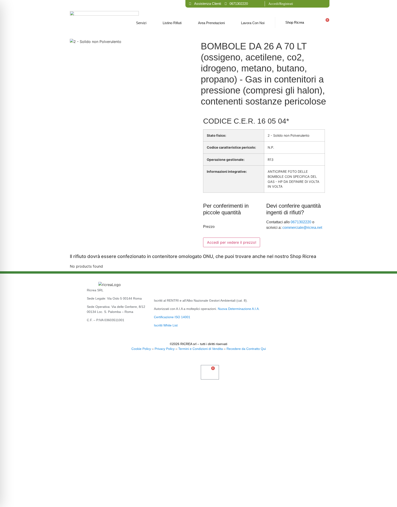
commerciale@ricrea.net (302, 227)
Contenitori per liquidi (42, 438)
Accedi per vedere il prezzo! (231, 242)
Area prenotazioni (211, 23)
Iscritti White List (166, 325)
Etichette (21, 484)
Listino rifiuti (172, 23)
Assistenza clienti (34, 495)
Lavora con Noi (252, 23)
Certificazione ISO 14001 (172, 317)
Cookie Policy (141, 349)
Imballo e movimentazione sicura (57, 472)
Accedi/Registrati (280, 4)
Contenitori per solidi (41, 449)
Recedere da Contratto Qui (246, 349)
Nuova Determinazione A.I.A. (239, 309)
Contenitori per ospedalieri (50, 461)
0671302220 (301, 222)
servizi (141, 23)
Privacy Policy (165, 349)
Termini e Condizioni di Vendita (200, 349)
